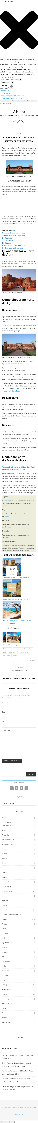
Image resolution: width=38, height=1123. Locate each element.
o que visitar (6, 655)
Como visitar (17, 649)
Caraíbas (5, 877)
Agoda (7, 516)
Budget (8, 527)
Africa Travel (6, 822)
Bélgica (4, 858)
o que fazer (12, 652)
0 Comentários (31, 661)
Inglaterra (5, 943)
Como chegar (7, 649)
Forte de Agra (28, 649)
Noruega (5, 975)
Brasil (4, 863)
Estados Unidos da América (11, 915)
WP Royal (32, 1107)
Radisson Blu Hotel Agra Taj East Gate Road (18, 467)
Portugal (5, 985)
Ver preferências (17, 101)
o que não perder (23, 652)
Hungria (5, 933)
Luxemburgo (6, 961)
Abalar (19, 112)
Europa (4, 919)
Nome (4, 703)
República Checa (7, 989)
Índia (19, 134)
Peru (3, 980)
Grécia (4, 929)
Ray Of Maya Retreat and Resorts (14, 485)
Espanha (5, 910)
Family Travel (6, 826)
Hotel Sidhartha (8, 473)
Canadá (4, 872)
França (4, 924)
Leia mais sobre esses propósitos (11, 98)
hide (13, 230)
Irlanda (4, 947)
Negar (8, 101)
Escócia (4, 905)
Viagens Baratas (7, 1022)
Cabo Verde (6, 868)
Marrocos (5, 971)
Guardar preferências (30, 101)
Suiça (4, 1008)
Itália (3, 957)
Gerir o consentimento (7, 1122)
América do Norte (8, 840)
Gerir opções (4, 91)
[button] (19, 30)
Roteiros (5, 994)
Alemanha (5, 835)
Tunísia (4, 1013)
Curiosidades (6, 886)
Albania (4, 830)
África (4, 818)
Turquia (4, 1018)
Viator (7, 537)
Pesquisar (31, 774)
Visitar (15, 655)
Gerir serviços (5, 93)
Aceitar (3, 101)
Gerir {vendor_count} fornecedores (12, 96)
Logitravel (22, 545)
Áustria (4, 854)
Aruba (4, 849)
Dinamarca (6, 896)
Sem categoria (7, 999)
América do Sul (7, 844)
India (4, 652)
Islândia (4, 952)
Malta (4, 966)
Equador (5, 900)
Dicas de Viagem (7, 891)
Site (3, 721)
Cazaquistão (6, 882)
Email (4, 712)
